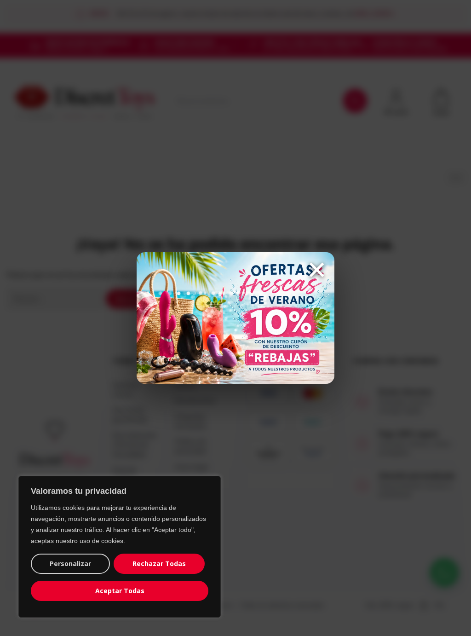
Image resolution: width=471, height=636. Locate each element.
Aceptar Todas (119, 590)
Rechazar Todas (159, 563)
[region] (119, 547)
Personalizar (70, 563)
